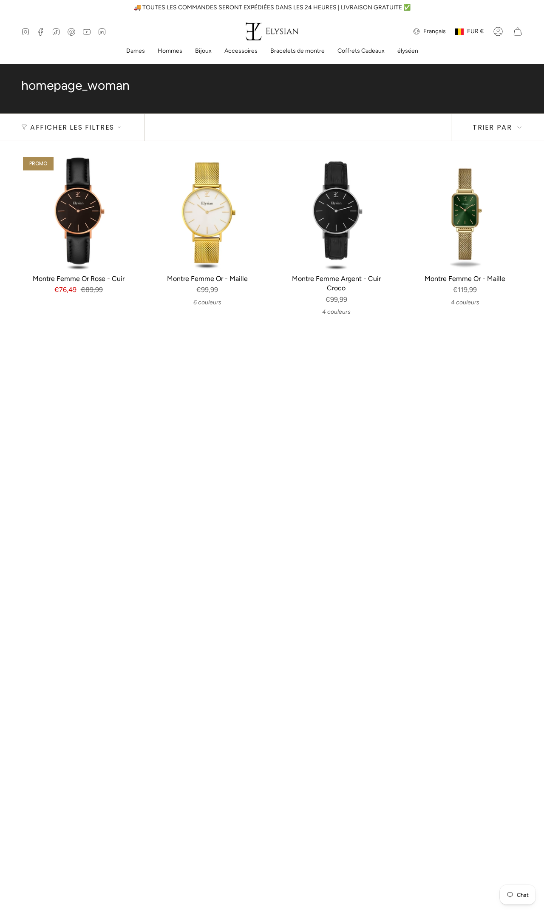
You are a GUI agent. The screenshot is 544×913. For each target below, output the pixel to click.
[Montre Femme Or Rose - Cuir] (78, 212)
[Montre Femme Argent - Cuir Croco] (336, 212)
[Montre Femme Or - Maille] (207, 212)
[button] (135, 51)
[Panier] (517, 31)
